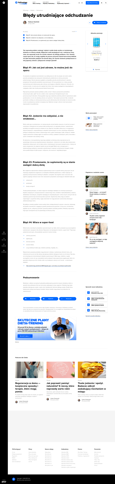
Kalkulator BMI (64, 452)
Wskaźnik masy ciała (97, 292)
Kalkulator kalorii (65, 458)
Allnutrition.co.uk (49, 465)
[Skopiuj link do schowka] (89, 22)
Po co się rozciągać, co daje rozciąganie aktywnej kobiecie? (98, 241)
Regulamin (14, 456)
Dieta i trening (36, 3)
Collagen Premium (97, 53)
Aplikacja (14, 459)
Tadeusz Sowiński (33, 22)
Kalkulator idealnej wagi (67, 459)
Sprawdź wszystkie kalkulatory (93, 316)
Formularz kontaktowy (83, 454)
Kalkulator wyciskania (66, 465)
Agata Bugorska (93, 237)
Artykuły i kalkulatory (48, 3)
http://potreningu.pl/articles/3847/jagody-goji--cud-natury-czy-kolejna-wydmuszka (48, 266)
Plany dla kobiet (32, 454)
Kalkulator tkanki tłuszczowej (68, 463)
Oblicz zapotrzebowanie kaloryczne (97, 299)
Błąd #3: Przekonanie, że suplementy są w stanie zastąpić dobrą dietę (45, 40)
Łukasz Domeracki (23, 401)
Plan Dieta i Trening (82, 452)
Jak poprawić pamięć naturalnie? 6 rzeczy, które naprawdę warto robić (60, 386)
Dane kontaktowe (16, 461)
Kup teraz (97, 69)
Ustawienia (4, 252)
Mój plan (4, 240)
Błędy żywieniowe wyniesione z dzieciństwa (97, 125)
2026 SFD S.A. (26, 478)
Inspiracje (96, 458)
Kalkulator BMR (65, 454)
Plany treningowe (33, 459)
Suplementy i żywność (63, 3)
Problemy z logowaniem (83, 456)
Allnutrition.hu (48, 461)
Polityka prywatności (17, 454)
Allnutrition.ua (48, 463)
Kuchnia (96, 454)
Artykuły (32, 10)
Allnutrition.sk (48, 458)
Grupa (3, 480)
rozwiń (73, 31)
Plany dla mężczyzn (33, 456)
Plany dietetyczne (33, 458)
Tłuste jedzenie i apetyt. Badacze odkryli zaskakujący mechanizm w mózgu (92, 387)
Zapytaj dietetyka (98, 463)
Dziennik (4, 233)
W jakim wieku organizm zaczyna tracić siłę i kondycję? (97, 217)
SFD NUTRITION (97, 51)
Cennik (30, 461)
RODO (13, 458)
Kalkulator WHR (65, 456)
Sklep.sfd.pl (47, 452)
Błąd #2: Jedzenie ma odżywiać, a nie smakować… (40, 38)
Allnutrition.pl (48, 454)
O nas (13, 452)
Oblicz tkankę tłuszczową (98, 310)
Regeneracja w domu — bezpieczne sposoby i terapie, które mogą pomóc (27, 387)
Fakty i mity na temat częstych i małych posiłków (98, 118)
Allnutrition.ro (48, 459)
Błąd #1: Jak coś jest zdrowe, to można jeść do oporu (40, 35)
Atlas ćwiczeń (97, 452)
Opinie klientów (32, 452)
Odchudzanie (39, 10)
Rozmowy (4, 246)
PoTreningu (25, 10)
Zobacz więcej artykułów (92, 129)
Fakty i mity (97, 459)
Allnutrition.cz (48, 456)
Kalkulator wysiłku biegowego (68, 467)
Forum (95, 465)
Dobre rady (97, 461)
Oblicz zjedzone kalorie (97, 305)
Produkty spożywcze (99, 456)
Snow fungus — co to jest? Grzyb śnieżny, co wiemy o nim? (98, 194)
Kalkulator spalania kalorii (67, 461)
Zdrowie (17, 380)
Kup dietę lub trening (92, 2)
